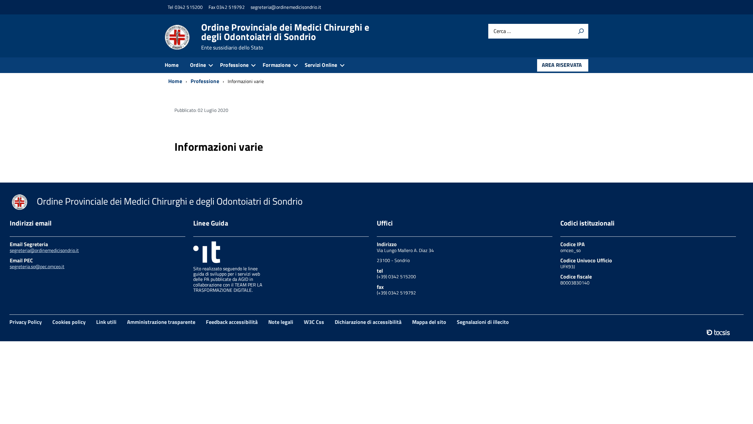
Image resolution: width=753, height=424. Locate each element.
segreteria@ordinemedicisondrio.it (44, 250)
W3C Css (314, 322)
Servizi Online (321, 65)
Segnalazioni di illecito (483, 322)
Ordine (198, 65)
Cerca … (502, 31)
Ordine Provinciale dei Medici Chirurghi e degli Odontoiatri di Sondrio (285, 36)
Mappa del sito (429, 322)
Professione (234, 65)
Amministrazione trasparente (161, 322)
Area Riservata (562, 65)
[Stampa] (581, 31)
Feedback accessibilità (232, 322)
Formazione (277, 65)
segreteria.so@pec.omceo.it (37, 266)
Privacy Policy (25, 322)
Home (172, 65)
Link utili (106, 322)
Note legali (280, 322)
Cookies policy (69, 322)
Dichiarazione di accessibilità (368, 322)
